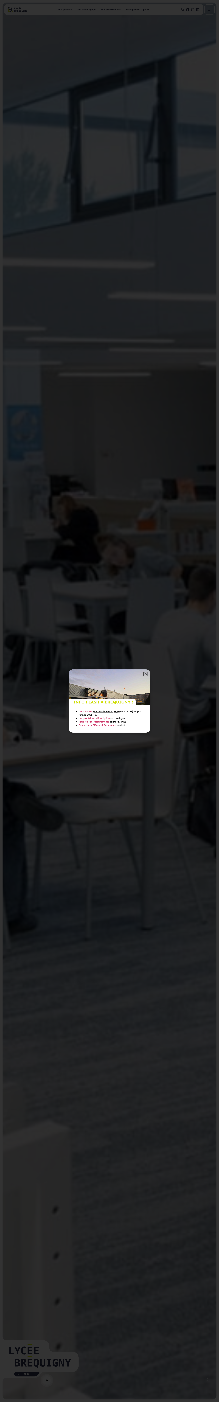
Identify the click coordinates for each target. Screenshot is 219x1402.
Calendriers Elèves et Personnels (97, 725)
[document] (109, 701)
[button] (146, 674)
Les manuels (85, 711)
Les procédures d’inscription (94, 718)
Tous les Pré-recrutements (94, 721)
